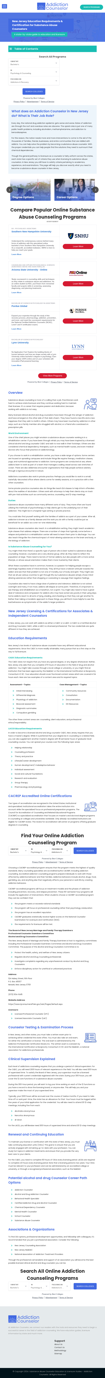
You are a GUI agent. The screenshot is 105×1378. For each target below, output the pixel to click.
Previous (9, 190)
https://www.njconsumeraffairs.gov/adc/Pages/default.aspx (35, 1004)
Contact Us (59, 1347)
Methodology (60, 1350)
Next (95, 190)
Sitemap (58, 1353)
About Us (58, 1344)
